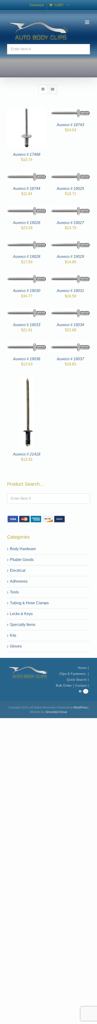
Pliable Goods (22, 560)
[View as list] (52, 89)
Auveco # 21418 (26, 454)
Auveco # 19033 (26, 325)
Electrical (17, 570)
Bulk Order (64, 685)
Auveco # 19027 (70, 223)
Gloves (16, 646)
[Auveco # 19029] (70, 243)
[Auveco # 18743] (70, 111)
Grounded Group (56, 712)
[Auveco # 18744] (26, 175)
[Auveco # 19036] (26, 345)
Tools (14, 592)
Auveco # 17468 (26, 154)
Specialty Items (22, 625)
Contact (81, 685)
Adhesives (19, 581)
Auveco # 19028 (26, 257)
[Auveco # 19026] (26, 209)
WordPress (80, 707)
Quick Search (77, 679)
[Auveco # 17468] (26, 111)
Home (82, 668)
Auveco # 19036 (26, 359)
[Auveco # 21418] (27, 379)
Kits (13, 635)
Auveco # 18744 (26, 189)
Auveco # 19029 (70, 257)
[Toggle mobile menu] (87, 22)
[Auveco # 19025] (70, 175)
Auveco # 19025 (70, 189)
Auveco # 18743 (70, 125)
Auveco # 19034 (70, 325)
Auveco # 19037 (70, 359)
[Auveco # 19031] (70, 277)
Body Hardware (23, 549)
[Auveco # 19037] (70, 345)
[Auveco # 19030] (26, 277)
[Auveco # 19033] (26, 311)
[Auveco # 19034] (70, 311)
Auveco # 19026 (26, 223)
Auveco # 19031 (70, 291)
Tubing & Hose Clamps (29, 603)
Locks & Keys (21, 614)
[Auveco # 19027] (70, 209)
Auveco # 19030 (26, 291)
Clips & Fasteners (73, 674)
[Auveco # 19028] (26, 243)
